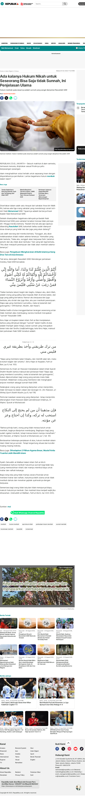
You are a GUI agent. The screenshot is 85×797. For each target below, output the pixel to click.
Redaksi (18, 772)
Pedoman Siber (35, 772)
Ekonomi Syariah (17, 43)
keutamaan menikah (7, 529)
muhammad (29, 529)
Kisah (17, 48)
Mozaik (28, 48)
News (2, 754)
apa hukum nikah (27, 524)
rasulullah (19, 529)
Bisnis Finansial (74, 43)
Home (2, 71)
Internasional (4, 757)
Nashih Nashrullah (9, 93)
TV (1, 762)
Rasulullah (13, 226)
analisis (61, 43)
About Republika (5, 772)
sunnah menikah (61, 524)
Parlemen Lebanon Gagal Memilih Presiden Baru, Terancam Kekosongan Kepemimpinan (45, 194)
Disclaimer (3, 775)
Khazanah (3, 751)
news (53, 43)
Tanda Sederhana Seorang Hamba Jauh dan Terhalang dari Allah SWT (8, 192)
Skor (31, 748)
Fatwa (22, 48)
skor (29, 43)
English (32, 760)
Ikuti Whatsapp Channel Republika (29, 513)
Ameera (2, 748)
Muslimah (36, 48)
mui (9, 507)
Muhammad (13, 211)
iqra (46, 43)
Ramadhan (18, 762)
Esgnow (2, 760)
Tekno (17, 757)
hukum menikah (14, 524)
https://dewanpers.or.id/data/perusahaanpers (16, 786)
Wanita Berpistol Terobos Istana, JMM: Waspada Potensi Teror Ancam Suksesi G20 (27, 193)
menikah (51, 176)
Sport (32, 754)
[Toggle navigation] (2, 3)
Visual (17, 760)
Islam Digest (9, 71)
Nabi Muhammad (7, 48)
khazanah (37, 43)
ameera (4, 43)
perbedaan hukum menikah (44, 524)
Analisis (17, 754)
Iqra (16, 751)
